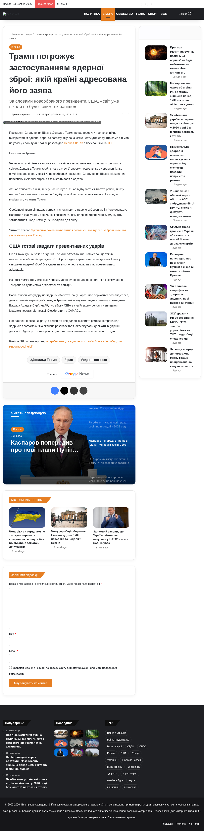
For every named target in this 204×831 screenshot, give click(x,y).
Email (13, 650)
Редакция (167, 823)
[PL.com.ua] (11, 14)
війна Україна (114, 766)
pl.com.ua (15, 810)
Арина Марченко (21, 114)
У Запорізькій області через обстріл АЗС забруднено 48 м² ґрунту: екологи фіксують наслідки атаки (182, 203)
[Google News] (77, 374)
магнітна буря (115, 780)
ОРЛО (142, 746)
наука (131, 780)
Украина (112, 760)
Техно (140, 13)
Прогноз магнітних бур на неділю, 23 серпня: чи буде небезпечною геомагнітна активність (182, 60)
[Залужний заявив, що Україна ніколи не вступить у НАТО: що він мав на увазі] (111, 517)
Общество (124, 13)
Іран (70, 359)
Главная (16, 34)
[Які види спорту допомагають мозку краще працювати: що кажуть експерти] (156, 354)
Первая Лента (73, 143)
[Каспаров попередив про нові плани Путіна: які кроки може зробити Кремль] (156, 259)
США (123, 753)
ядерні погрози (95, 359)
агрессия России (131, 760)
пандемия (113, 787)
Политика (92, 13)
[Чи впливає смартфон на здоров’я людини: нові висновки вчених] (156, 291)
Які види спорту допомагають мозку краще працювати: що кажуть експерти (181, 358)
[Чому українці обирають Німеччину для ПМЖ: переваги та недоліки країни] (69, 517)
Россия (111, 753)
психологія (130, 787)
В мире (108, 13)
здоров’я (112, 773)
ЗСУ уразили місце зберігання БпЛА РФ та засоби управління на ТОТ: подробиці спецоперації (45, 446)
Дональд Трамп (44, 359)
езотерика (134, 766)
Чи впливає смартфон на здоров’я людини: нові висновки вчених (182, 294)
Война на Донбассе (118, 739)
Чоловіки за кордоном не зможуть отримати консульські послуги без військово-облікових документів (27, 539)
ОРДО (130, 746)
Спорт (153, 13)
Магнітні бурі (114, 746)
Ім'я (12, 634)
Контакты (194, 823)
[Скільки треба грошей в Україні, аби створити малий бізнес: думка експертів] (156, 232)
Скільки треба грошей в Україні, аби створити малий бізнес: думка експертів (182, 235)
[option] (69, 444)
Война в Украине (116, 733)
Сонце (135, 753)
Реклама (181, 823)
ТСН (110, 143)
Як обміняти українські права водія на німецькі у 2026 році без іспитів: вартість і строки (110, 3)
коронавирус (130, 773)
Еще (164, 13)
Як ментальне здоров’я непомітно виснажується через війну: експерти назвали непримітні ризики (180, 163)
